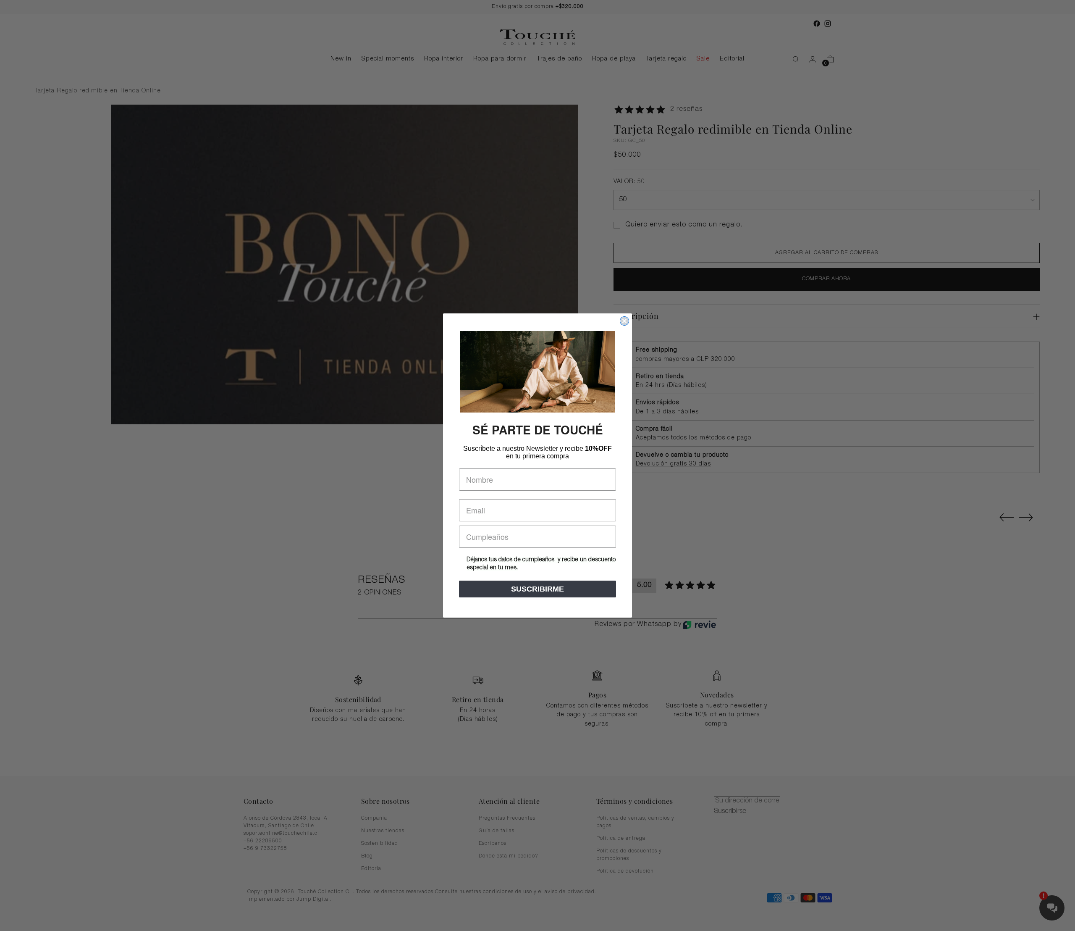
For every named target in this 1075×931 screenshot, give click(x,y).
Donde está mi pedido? (508, 856)
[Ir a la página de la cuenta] (809, 59)
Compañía (374, 818)
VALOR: (629, 182)
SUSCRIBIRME (537, 589)
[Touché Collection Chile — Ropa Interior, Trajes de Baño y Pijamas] (537, 37)
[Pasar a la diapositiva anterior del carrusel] (1006, 517)
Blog (367, 856)
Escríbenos (492, 843)
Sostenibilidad (379, 843)
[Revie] (699, 625)
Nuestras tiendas (382, 831)
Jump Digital (313, 899)
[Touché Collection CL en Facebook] (817, 23)
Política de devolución (625, 871)
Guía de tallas (496, 831)
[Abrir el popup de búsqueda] (791, 59)
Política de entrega (620, 838)
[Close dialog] (624, 321)
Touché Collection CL (325, 892)
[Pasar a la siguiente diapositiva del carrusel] (1026, 517)
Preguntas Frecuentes (507, 818)
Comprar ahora (826, 279)
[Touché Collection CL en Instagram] (827, 23)
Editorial (372, 868)
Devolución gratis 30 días (673, 464)
